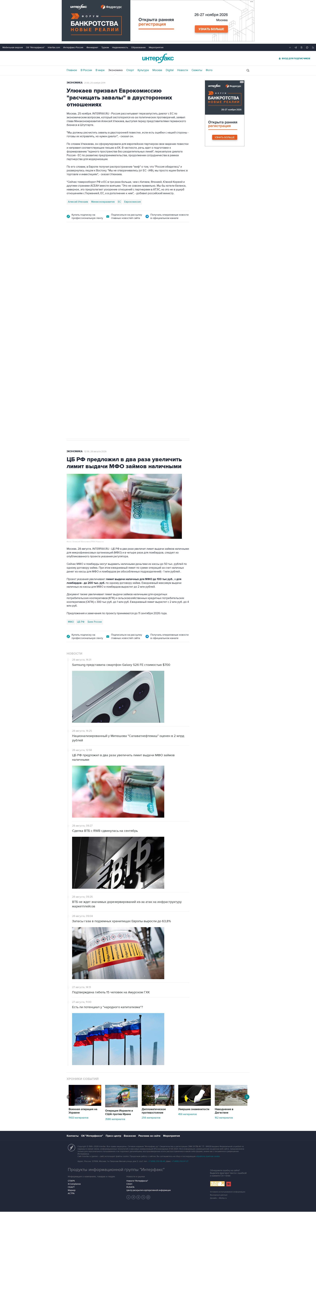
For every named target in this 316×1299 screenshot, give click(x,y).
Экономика (115, 70)
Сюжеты (197, 70)
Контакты (73, 1135)
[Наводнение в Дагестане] (231, 1105)
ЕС (119, 201)
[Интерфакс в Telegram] (133, 1197)
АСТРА (71, 1193)
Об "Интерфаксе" (35, 47)
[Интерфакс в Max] (148, 1197)
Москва (157, 70)
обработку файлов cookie (208, 1156)
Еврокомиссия (132, 201)
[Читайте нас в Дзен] (128, 1197)
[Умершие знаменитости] (194, 1105)
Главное (72, 70)
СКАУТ (71, 1187)
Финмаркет (92, 47)
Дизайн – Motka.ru (218, 1198)
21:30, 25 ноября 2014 (94, 82)
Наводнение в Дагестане (224, 1111)
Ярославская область (101, 331)
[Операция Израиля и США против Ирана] (121, 1106)
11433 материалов (78, 1117)
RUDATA (130, 1187)
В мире (100, 70)
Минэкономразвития (103, 201)
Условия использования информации (227, 1192)
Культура (143, 70)
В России (86, 70)
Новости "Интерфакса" (137, 1181)
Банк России (95, 621)
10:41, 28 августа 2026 (138, 245)
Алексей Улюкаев (78, 201)
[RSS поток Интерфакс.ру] (143, 1197)
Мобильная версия (12, 47)
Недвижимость (120, 47)
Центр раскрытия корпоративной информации (148, 1190)
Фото (209, 70)
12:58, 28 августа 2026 (95, 451)
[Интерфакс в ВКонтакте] (138, 1197)
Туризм (105, 47)
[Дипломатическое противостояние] (158, 1105)
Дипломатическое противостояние (154, 1111)
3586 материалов (115, 1119)
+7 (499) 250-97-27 (180, 1161)
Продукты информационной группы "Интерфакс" (116, 1169)
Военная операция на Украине (106, 245)
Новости (182, 70)
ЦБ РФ (80, 621)
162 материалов (224, 1117)
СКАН (129, 1184)
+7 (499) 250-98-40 (156, 1161)
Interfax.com (54, 47)
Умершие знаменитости (193, 1109)
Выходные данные (218, 1195)
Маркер (71, 1190)
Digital (170, 70)
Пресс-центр (113, 1135)
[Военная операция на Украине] (85, 1105)
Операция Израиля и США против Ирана (119, 1112)
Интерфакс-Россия (73, 47)
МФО (71, 621)
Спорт (130, 70)
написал (86, 295)
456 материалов (187, 1114)
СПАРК (71, 1181)
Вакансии (130, 1135)
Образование (138, 47)
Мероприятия (156, 47)
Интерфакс (158, 58)
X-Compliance (74, 1184)
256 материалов (151, 1117)
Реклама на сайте (149, 1135)
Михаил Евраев (76, 331)
